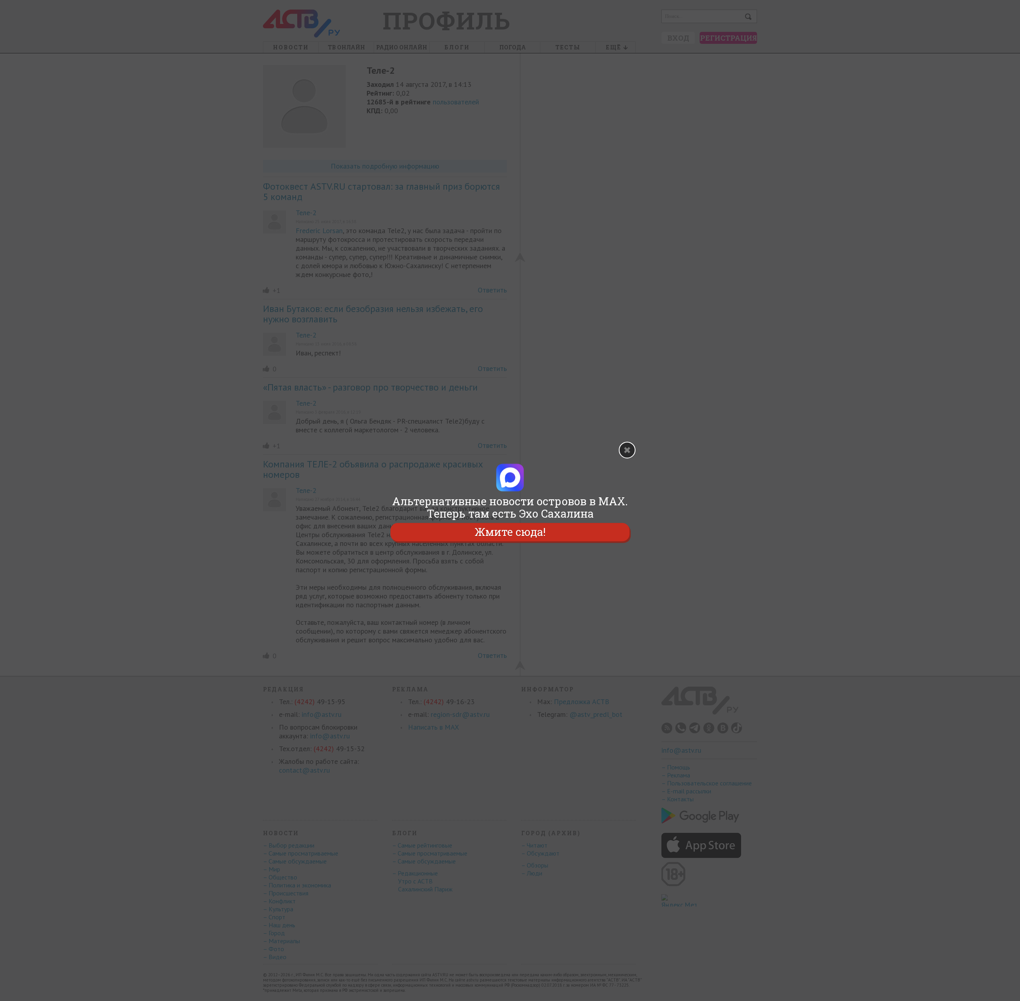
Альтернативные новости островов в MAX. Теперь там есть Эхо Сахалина (510, 507)
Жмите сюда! (510, 532)
